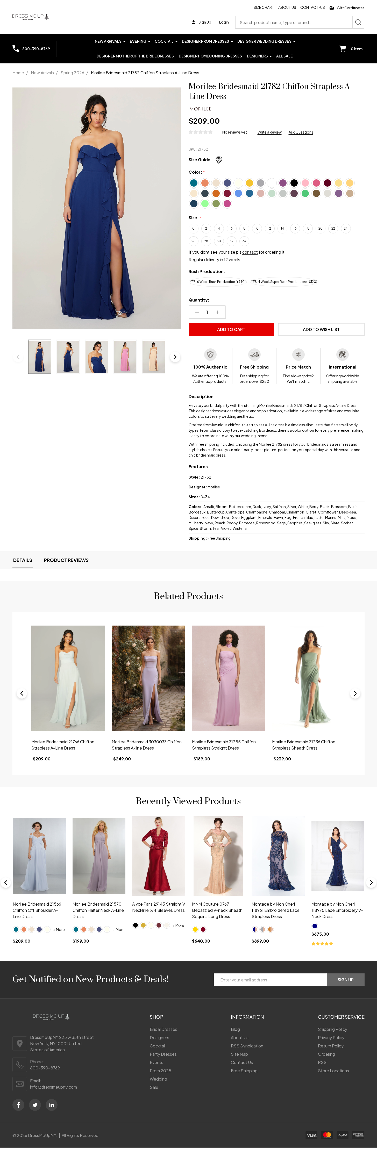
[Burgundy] (203, 929)
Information (247, 1017)
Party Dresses (163, 1054)
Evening (138, 41)
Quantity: (199, 300)
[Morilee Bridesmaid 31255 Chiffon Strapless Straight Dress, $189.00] (148, 678)
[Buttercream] (32, 929)
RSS (322, 1062)
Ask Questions (301, 132)
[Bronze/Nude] (270, 929)
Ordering (326, 1054)
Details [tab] (22, 560)
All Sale (284, 56)
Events (156, 1062)
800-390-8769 (45, 1067)
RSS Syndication (247, 1045)
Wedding (158, 1079)
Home (18, 72)
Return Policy (331, 1045)
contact (250, 252)
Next (175, 357)
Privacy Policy (331, 1037)
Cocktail (164, 41)
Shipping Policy (332, 1029)
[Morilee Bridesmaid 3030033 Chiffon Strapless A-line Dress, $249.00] (68, 678)
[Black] (135, 925)
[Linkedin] (52, 1105)
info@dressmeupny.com (53, 1087)
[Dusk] (39, 929)
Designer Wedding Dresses (264, 41)
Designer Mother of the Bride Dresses (135, 56)
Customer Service (341, 1017)
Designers (257, 56)
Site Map (239, 1054)
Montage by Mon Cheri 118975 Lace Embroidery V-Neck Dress (337, 910)
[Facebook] (18, 1105)
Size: (195, 218)
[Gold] (143, 925)
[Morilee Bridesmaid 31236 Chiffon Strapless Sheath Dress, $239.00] (229, 678)
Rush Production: (207, 271)
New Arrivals (108, 41)
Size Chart (264, 7)
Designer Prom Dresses (205, 41)
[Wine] (159, 925)
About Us (287, 7)
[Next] (355, 693)
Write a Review (270, 132)
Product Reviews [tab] (66, 560)
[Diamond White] (166, 925)
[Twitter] (35, 1105)
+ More (59, 929)
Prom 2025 (160, 1070)
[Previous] (22, 693)
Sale (154, 1087)
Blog (235, 1029)
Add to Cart (231, 329)
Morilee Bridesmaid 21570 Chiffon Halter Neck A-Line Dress (98, 910)
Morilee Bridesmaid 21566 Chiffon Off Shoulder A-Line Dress (37, 910)
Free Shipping (244, 1070)
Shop (156, 1017)
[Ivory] (47, 929)
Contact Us (242, 1062)
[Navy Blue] (315, 926)
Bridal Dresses (163, 1029)
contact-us (312, 7)
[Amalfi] (16, 929)
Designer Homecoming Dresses (210, 56)
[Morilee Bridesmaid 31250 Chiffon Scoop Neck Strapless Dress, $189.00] (309, 678)
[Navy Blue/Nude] (255, 929)
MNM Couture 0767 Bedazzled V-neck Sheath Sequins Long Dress (217, 910)
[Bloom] (24, 929)
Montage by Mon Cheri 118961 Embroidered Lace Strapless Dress (276, 910)
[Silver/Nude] (263, 929)
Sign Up (346, 979)
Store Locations (333, 1070)
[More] (124, 41)
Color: (197, 172)
